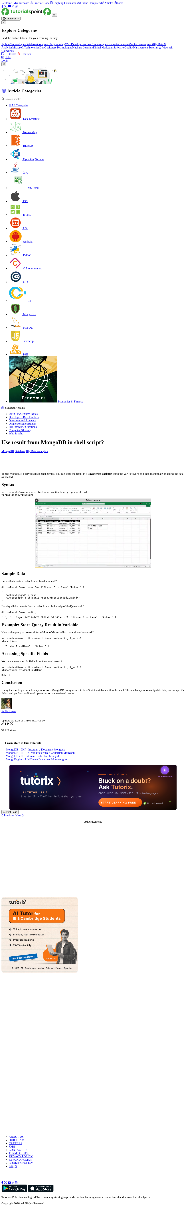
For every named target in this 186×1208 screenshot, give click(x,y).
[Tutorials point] (26, 14)
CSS (25, 228)
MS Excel (33, 187)
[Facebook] (2, 6)
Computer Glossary (20, 430)
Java (25, 172)
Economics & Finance (70, 401)
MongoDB (29, 314)
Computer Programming (51, 44)
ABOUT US (16, 1136)
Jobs (8, 57)
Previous (8, 815)
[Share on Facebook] (5, 724)
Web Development (75, 44)
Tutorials (10, 54)
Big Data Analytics (37, 451)
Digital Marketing (103, 47)
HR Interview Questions (23, 426)
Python (26, 255)
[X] (5, 6)
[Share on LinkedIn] (8, 724)
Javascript (28, 341)
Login (4, 60)
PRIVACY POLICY (21, 1156)
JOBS (12, 1146)
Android (27, 241)
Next (18, 815)
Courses (26, 54)
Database (20, 451)
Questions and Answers (22, 420)
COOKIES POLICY (21, 1162)
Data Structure (31, 118)
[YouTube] (9, 6)
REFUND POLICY (20, 1159)
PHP (25, 354)
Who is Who (16, 433)
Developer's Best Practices (24, 417)
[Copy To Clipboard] (2, 724)
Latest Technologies (60, 47)
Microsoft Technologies (25, 47)
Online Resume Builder (22, 423)
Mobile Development (141, 44)
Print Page (11, 812)
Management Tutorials (146, 47)
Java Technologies (97, 44)
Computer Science (118, 44)
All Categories (19, 105)
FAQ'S (13, 1166)
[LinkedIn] (13, 6)
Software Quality (123, 47)
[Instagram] (16, 6)
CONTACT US (18, 1149)
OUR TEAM (16, 1140)
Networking (29, 132)
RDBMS (27, 145)
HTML (26, 214)
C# (29, 300)
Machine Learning (82, 47)
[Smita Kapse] (6, 707)
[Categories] (54, 15)
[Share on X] (11, 724)
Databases (31, 44)
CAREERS (15, 1143)
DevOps (44, 47)
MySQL (27, 327)
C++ (25, 281)
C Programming (31, 268)
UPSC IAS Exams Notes (23, 413)
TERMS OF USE (19, 1153)
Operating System (33, 159)
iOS (25, 201)
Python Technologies (13, 44)
